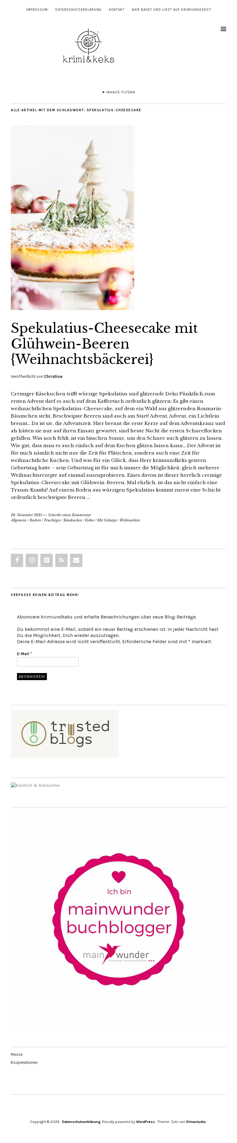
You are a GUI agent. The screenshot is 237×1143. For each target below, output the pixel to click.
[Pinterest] (46, 560)
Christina (53, 376)
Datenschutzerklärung (78, 10)
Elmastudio (196, 1122)
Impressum (37, 10)
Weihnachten (130, 520)
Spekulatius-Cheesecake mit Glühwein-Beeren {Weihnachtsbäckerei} (104, 343)
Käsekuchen (73, 520)
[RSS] (61, 560)
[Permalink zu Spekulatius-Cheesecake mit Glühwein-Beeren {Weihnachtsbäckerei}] (72, 308)
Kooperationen (24, 1062)
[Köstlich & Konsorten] (35, 785)
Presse (17, 1054)
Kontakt (116, 10)
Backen (35, 520)
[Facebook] (17, 560)
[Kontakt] (76, 560)
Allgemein (19, 520)
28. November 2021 (26, 515)
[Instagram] (32, 560)
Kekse (89, 520)
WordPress (145, 1122)
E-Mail (24, 653)
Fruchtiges (52, 520)
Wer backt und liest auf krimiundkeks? (171, 10)
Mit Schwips (107, 520)
